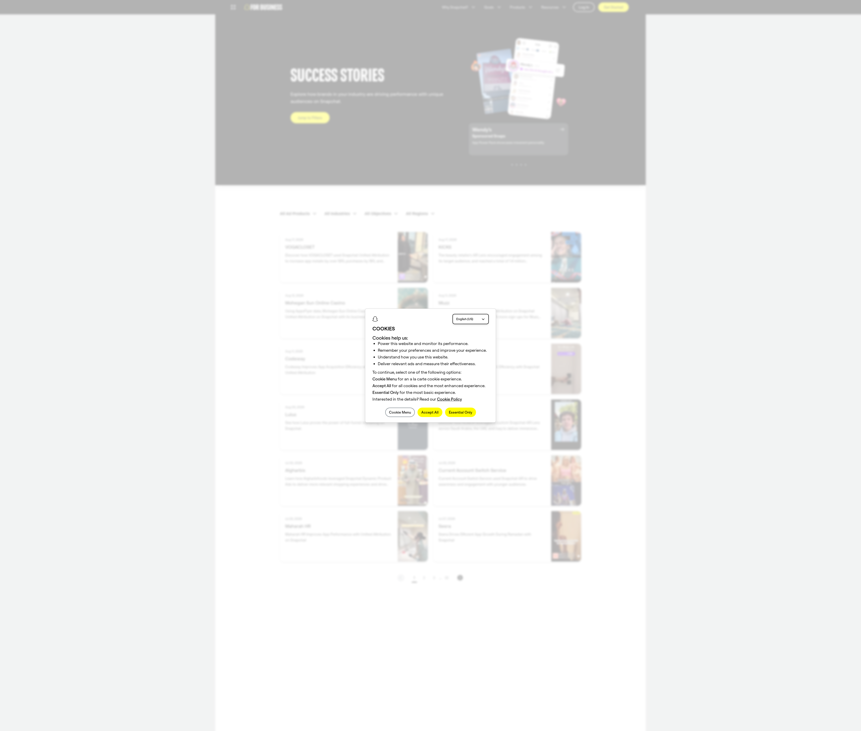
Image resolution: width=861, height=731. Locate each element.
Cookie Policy (449, 399)
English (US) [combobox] (464, 319)
